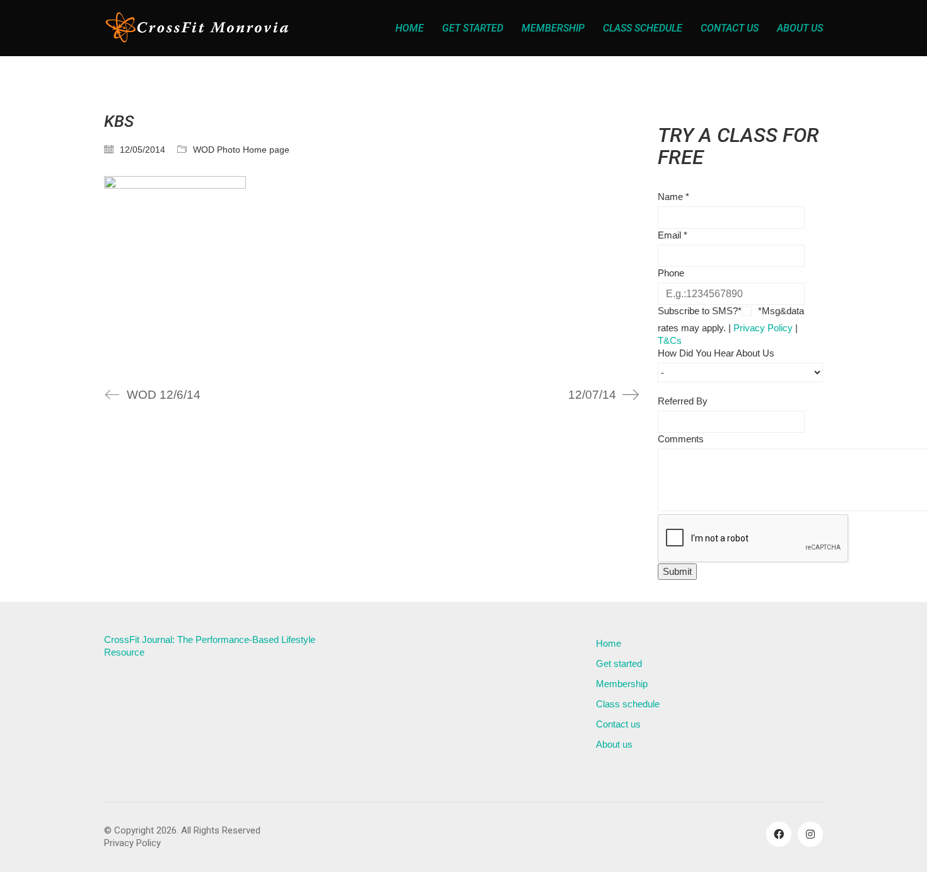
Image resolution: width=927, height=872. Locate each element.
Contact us (618, 724)
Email (672, 235)
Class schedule (628, 703)
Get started (619, 663)
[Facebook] (778, 834)
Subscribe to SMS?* (700, 310)
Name (673, 196)
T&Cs (670, 340)
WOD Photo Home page (241, 149)
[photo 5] (371, 270)
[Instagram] (810, 834)
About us (614, 744)
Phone (671, 273)
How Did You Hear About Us (716, 353)
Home (608, 643)
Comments (681, 438)
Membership (622, 683)
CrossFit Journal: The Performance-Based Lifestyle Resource (209, 645)
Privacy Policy (763, 327)
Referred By (683, 401)
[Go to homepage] (198, 28)
